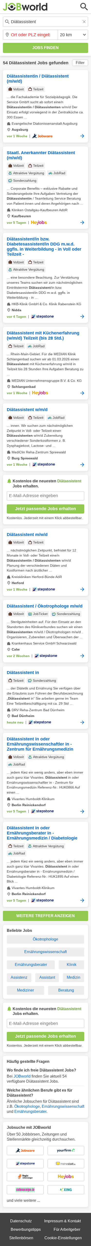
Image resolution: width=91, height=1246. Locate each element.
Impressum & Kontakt (62, 1221)
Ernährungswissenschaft (45, 952)
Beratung (66, 990)
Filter (80, 63)
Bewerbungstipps (26, 1229)
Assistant (47, 977)
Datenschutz (21, 1221)
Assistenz (19, 977)
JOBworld (22, 1076)
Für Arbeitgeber (67, 1229)
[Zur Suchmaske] (84, 7)
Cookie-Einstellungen (63, 1238)
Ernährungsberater (31, 965)
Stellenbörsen (21, 1238)
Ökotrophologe (45, 939)
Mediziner (25, 990)
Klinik (71, 965)
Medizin (73, 977)
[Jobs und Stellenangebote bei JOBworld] (25, 7)
